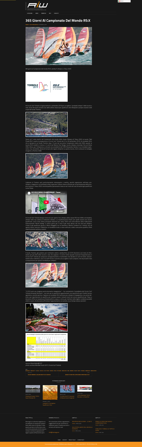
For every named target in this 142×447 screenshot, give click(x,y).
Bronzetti (33, 370)
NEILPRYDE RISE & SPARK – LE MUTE (82, 421)
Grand (51, 370)
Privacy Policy (72, 440)
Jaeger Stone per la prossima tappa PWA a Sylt (77, 374)
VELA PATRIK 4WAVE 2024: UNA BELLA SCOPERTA (82, 428)
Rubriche (43, 13)
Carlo (38, 370)
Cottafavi (47, 370)
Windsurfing (93, 370)
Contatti (56, 13)
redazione (64, 370)
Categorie (29, 13)
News (37, 13)
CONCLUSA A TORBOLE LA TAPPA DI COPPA (104, 429)
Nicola (73, 430)
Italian (122, 1)
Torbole (83, 370)
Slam (76, 370)
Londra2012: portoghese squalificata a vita (49, 404)
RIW (50, 13)
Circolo (42, 370)
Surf (79, 370)
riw (68, 370)
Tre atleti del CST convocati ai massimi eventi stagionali (67, 397)
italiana (59, 370)
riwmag (72, 370)
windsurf (88, 370)
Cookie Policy (80, 440)
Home (59, 440)
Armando (28, 370)
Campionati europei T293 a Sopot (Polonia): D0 (32, 397)
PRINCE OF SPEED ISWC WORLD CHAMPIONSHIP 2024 (103, 422)
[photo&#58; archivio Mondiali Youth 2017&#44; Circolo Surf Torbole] (47, 87)
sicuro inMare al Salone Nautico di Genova (39, 374)
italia (55, 370)
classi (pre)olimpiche (33, 24)
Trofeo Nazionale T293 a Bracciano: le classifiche (83, 396)
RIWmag (27, 24)
